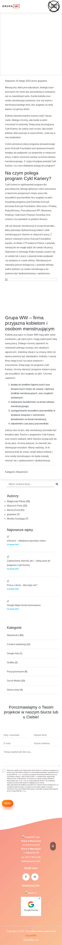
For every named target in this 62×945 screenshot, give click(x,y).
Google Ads (13, 653)
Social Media (13, 680)
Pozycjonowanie (15, 671)
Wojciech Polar (14, 505)
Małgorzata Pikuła (16, 501)
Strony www (13, 690)
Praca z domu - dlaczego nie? (22, 585)
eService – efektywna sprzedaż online (26, 541)
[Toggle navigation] (55, 6)
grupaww (42, 81)
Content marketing (16, 644)
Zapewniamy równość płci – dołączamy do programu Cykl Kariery (28, 563)
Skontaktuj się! (31, 940)
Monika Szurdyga (16, 518)
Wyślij (7, 803)
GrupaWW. (31, 935)
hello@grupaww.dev (31, 861)
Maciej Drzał (13, 510)
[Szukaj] (57, 484)
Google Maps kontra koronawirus (24, 605)
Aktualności (22, 472)
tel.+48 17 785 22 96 (31, 857)
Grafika (10, 662)
